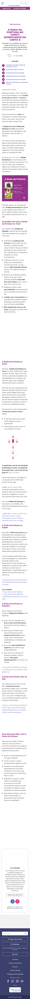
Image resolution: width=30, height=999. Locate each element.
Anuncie (15, 967)
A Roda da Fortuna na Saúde (15, 73)
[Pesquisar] (26, 933)
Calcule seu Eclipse (19, 8)
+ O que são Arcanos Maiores (12, 592)
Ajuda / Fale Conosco (16, 939)
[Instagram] (17, 981)
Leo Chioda (19, 56)
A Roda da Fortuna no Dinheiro (16, 76)
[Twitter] (12, 981)
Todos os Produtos (15, 963)
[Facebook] (8, 981)
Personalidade (15, 24)
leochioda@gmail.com (17, 907)
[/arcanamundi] (12, 901)
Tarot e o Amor (13, 472)
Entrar (16, 954)
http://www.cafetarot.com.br (16, 908)
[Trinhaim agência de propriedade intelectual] (15, 992)
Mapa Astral (7, 8)
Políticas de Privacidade (15, 974)
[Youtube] (22, 981)
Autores (15, 959)
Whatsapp (16, 944)
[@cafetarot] (17, 901)
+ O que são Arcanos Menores (12, 594)
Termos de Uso (15, 970)
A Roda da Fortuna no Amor (15, 69)
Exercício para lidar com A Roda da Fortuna (17, 83)
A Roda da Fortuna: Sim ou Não (16, 79)
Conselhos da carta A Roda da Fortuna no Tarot (15, 65)
